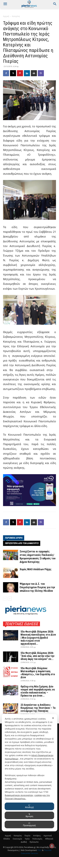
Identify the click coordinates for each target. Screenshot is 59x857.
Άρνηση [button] (29, 816)
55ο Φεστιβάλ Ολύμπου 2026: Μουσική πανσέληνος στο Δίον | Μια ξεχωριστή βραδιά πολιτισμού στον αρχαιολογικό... (38, 637)
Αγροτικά (48, 835)
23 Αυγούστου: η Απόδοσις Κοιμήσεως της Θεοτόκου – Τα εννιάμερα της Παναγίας (38, 707)
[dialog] (29, 772)
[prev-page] (5, 598)
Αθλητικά (49, 838)
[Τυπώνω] (34, 73)
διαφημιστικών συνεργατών (19, 795)
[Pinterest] (20, 73)
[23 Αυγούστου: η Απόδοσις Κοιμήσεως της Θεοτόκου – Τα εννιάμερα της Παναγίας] (10, 708)
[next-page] (10, 598)
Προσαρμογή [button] (29, 825)
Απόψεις (37, 835)
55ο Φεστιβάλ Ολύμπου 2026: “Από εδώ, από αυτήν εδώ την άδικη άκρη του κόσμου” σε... (37, 656)
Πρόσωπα (34, 842)
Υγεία (27, 838)
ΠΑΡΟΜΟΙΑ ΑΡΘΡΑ (13, 537)
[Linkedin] (27, 73)
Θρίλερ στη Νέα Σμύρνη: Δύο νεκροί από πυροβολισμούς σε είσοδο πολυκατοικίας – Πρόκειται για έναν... (38, 691)
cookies (38, 795)
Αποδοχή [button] (29, 807)
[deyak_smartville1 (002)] (29, 490)
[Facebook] (6, 73)
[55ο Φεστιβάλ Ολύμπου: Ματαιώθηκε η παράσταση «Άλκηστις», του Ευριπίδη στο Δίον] (10, 672)
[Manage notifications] (51, 845)
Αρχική (6, 16)
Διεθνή (24, 842)
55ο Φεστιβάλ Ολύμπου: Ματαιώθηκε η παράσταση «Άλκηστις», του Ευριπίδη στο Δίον (38, 673)
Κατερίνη (16, 16)
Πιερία (27, 835)
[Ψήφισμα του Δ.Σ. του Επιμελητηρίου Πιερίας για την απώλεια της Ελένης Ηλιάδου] (10, 587)
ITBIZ (39, 850)
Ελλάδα (6, 838)
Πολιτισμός (37, 838)
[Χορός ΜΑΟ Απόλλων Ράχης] (10, 573)
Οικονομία (17, 838)
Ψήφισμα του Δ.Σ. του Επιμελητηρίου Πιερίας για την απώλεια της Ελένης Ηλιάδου (37, 587)
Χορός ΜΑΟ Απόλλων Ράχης (35, 569)
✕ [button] (53, 718)
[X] (13, 73)
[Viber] (41, 73)
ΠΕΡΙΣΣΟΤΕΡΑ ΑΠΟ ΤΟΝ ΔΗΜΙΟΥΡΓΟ (21, 543)
